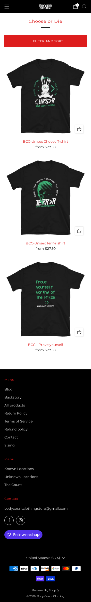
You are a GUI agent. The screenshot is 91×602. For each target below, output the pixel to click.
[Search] (84, 6)
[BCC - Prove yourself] (45, 299)
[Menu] (6, 6)
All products (14, 405)
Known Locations (19, 469)
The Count (13, 485)
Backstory (13, 397)
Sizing (9, 445)
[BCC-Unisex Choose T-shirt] (45, 95)
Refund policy (16, 429)
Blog (8, 389)
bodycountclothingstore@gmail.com (36, 508)
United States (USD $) (43, 558)
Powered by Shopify (45, 590)
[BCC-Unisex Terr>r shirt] (45, 197)
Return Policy (15, 413)
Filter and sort (48, 41)
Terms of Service (18, 421)
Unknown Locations (21, 477)
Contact (11, 437)
